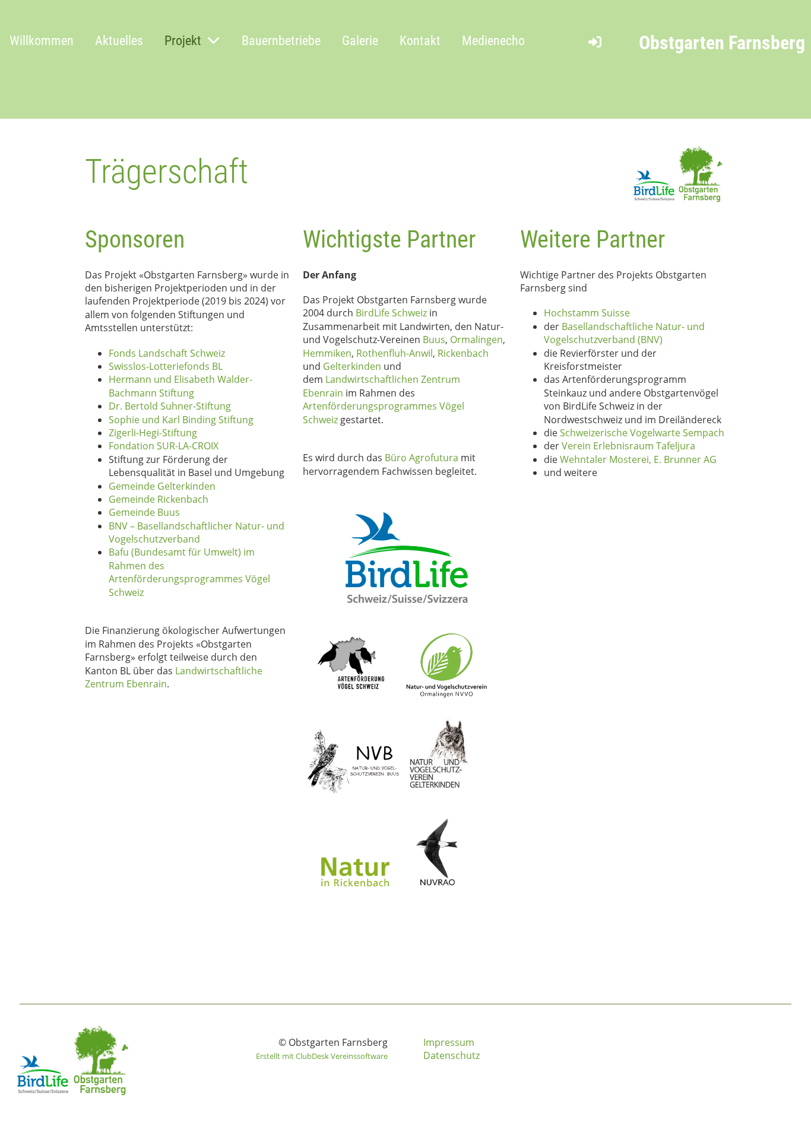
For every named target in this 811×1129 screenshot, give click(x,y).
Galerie (360, 40)
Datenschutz (451, 1055)
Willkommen (41, 40)
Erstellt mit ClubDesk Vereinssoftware (322, 1056)
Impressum (448, 1042)
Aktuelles (119, 40)
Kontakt (420, 40)
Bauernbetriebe (281, 40)
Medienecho (493, 40)
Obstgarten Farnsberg (722, 42)
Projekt (182, 40)
